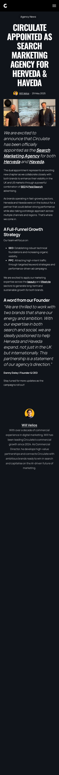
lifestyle (46, 281)
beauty (31, 281)
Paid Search (35, 186)
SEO (23, 186)
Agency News (28, 16)
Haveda (36, 161)
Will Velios (24, 93)
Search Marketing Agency (27, 153)
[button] (54, 5)
